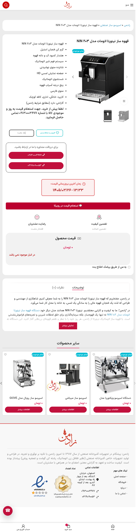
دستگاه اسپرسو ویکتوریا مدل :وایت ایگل (115, 400)
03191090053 (88, 497)
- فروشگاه (122, 482)
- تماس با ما (121, 493)
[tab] (78, 287)
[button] (127, 77)
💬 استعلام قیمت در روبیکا (68, 206)
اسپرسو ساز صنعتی (110, 25)
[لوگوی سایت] (68, 5)
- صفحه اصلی (120, 476)
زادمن (127, 25)
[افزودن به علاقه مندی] (94, 354)
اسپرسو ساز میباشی (76, 398)
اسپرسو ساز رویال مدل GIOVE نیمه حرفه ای (26, 400)
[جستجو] (6, 5)
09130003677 (88, 491)
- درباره (124, 488)
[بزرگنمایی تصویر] (124, 101)
